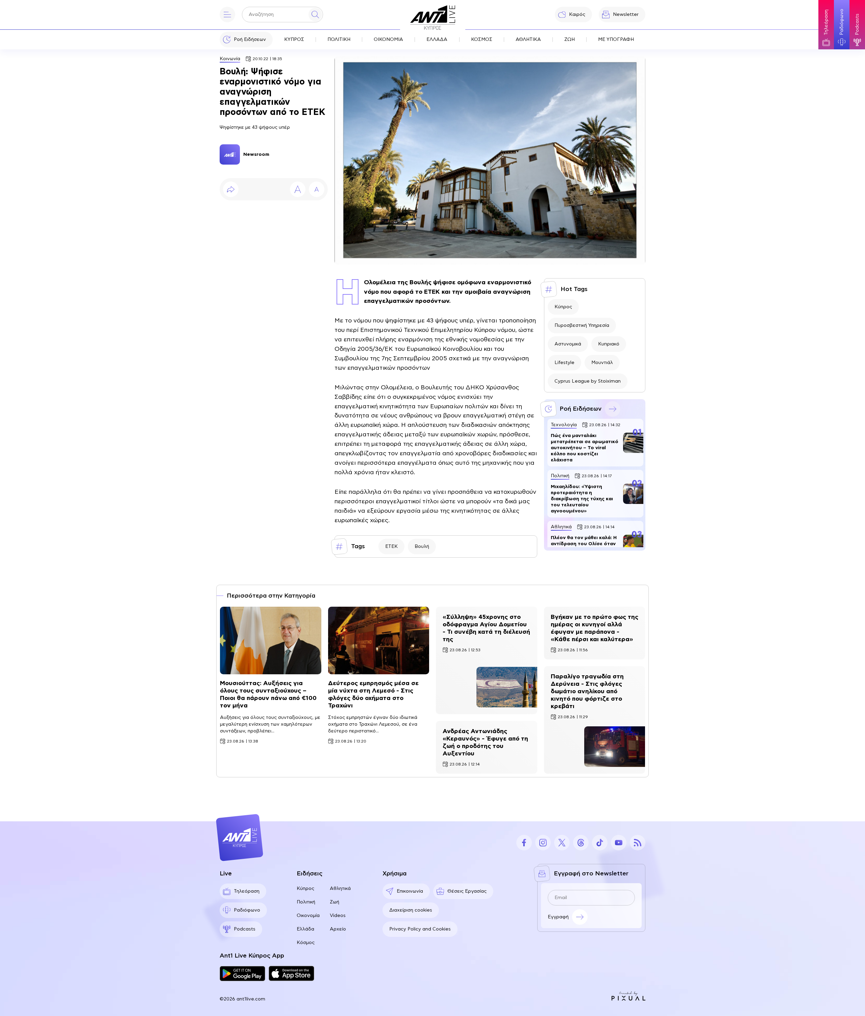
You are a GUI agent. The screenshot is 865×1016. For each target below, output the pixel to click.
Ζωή (334, 902)
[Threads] (581, 842)
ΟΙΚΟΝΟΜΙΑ (388, 39)
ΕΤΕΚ (391, 546)
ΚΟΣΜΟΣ (481, 39)
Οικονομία (308, 915)
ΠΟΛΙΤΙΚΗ (338, 39)
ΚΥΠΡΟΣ (294, 39)
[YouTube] (618, 842)
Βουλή (422, 546)
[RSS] (637, 842)
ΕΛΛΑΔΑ (436, 39)
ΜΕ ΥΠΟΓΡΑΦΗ (616, 39)
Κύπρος (563, 307)
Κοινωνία (230, 58)
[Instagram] (543, 842)
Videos (338, 915)
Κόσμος (306, 942)
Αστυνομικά (567, 344)
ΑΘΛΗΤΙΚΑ (528, 39)
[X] (562, 842)
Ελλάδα (305, 929)
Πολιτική (306, 902)
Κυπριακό (608, 344)
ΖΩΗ (569, 39)
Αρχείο (338, 929)
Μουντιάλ (602, 362)
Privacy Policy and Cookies (420, 929)
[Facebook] (524, 842)
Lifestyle (564, 362)
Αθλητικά (340, 888)
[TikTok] (600, 842)
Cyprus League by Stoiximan (587, 381)
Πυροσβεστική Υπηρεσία (581, 325)
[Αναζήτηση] (315, 14)
